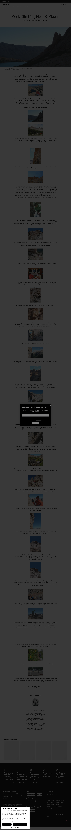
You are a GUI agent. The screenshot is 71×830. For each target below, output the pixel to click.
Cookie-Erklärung (9, 821)
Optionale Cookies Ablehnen (20, 824)
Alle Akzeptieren (7, 824)
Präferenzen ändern (15, 827)
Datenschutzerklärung (23, 821)
